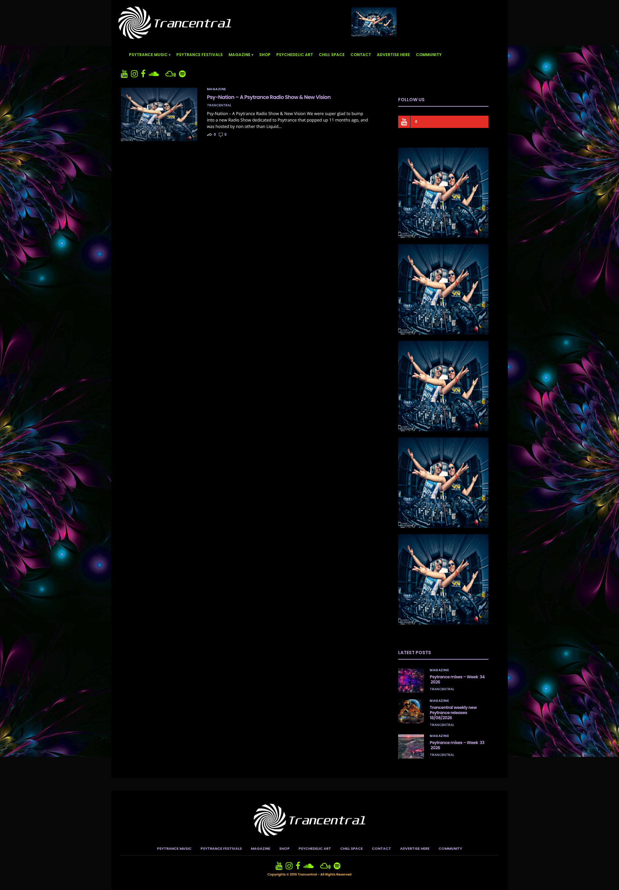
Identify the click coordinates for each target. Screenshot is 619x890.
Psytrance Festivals (199, 54)
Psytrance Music (148, 54)
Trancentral (219, 105)
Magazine (240, 54)
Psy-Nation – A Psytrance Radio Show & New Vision (269, 97)
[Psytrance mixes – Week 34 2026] (411, 681)
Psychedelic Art (294, 54)
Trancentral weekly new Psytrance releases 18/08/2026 (453, 712)
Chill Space (332, 54)
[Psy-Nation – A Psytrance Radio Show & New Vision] (159, 114)
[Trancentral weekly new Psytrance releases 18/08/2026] (411, 711)
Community (429, 54)
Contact (360, 54)
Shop (264, 54)
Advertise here (393, 54)
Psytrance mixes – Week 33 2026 (457, 745)
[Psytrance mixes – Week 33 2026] (411, 746)
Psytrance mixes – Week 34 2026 (457, 679)
